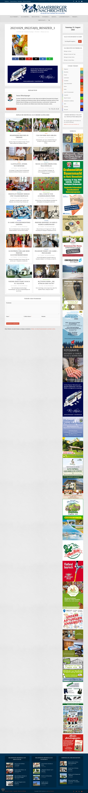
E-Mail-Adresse (28, 316)
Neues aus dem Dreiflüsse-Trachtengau (20, 764)
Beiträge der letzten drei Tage (69, 54)
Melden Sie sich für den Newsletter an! (71, 124)
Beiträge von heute (67, 51)
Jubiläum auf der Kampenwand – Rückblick (74, 775)
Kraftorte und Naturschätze (46, 775)
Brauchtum (35, 16)
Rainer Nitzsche (51, 791)
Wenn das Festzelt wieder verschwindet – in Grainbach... (74, 781)
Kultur (46, 133)
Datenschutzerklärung (22, 791)
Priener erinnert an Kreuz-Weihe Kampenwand (73, 763)
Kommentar (8, 302)
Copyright (15, 791)
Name (8, 316)
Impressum (7, 791)
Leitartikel (46, 220)
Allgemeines (25, 16)
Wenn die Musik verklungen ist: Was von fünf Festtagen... (21, 776)
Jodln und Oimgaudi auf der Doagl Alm (20, 783)
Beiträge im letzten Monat (69, 60)
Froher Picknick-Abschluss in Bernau (47, 764)
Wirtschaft (41, 20)
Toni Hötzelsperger (50, 137)
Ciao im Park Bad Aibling (46, 135)
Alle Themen (14, 16)
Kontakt (11, 791)
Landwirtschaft (64, 16)
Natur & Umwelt (46, 192)
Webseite (43, 316)
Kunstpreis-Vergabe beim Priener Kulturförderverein (19, 253)
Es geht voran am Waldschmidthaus (44, 783)
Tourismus (45, 16)
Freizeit (74, 16)
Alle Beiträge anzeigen (11, 108)
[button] (3, 790)
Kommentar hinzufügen (29, 31)
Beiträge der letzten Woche (69, 57)
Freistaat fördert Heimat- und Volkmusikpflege (20, 770)
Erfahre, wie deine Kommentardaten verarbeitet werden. (43, 329)
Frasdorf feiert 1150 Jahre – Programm (73, 769)
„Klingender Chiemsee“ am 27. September (47, 770)
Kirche (54, 16)
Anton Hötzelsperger (23, 139)
